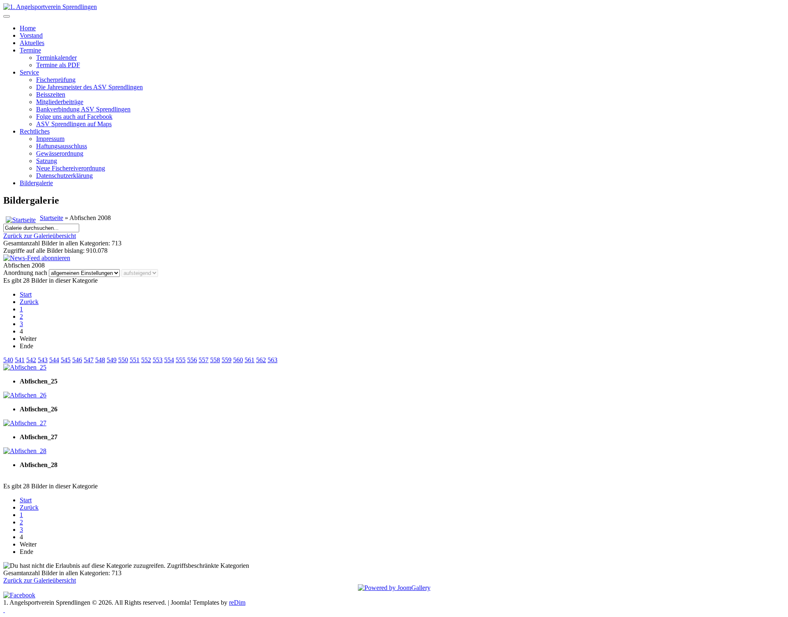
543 (43, 359)
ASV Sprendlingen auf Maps (74, 123)
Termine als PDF (58, 64)
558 (215, 359)
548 (100, 359)
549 (112, 359)
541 (20, 359)
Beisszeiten (50, 94)
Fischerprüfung (56, 79)
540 (8, 359)
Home (28, 28)
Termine (30, 50)
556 (192, 359)
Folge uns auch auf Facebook (74, 116)
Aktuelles (32, 42)
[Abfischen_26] (24, 395)
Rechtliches (35, 131)
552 (146, 359)
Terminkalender (56, 57)
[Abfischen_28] (24, 450)
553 (158, 359)
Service (29, 72)
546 (77, 359)
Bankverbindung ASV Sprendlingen (83, 109)
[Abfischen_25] (24, 367)
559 (226, 359)
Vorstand (31, 35)
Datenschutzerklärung (64, 175)
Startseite (51, 217)
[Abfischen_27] (24, 423)
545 (66, 359)
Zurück (29, 301)
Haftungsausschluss (61, 146)
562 (261, 359)
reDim (237, 602)
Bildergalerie (36, 182)
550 (123, 359)
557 (203, 359)
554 (169, 359)
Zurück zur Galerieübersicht (39, 235)
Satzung (46, 160)
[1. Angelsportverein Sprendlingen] (50, 6)
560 (238, 359)
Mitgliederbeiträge (59, 101)
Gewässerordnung (59, 153)
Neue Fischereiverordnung (70, 168)
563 (272, 359)
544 (54, 359)
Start (26, 294)
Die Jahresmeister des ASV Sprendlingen (89, 87)
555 (181, 359)
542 (31, 359)
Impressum (50, 138)
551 (135, 359)
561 (249, 359)
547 (89, 359)
